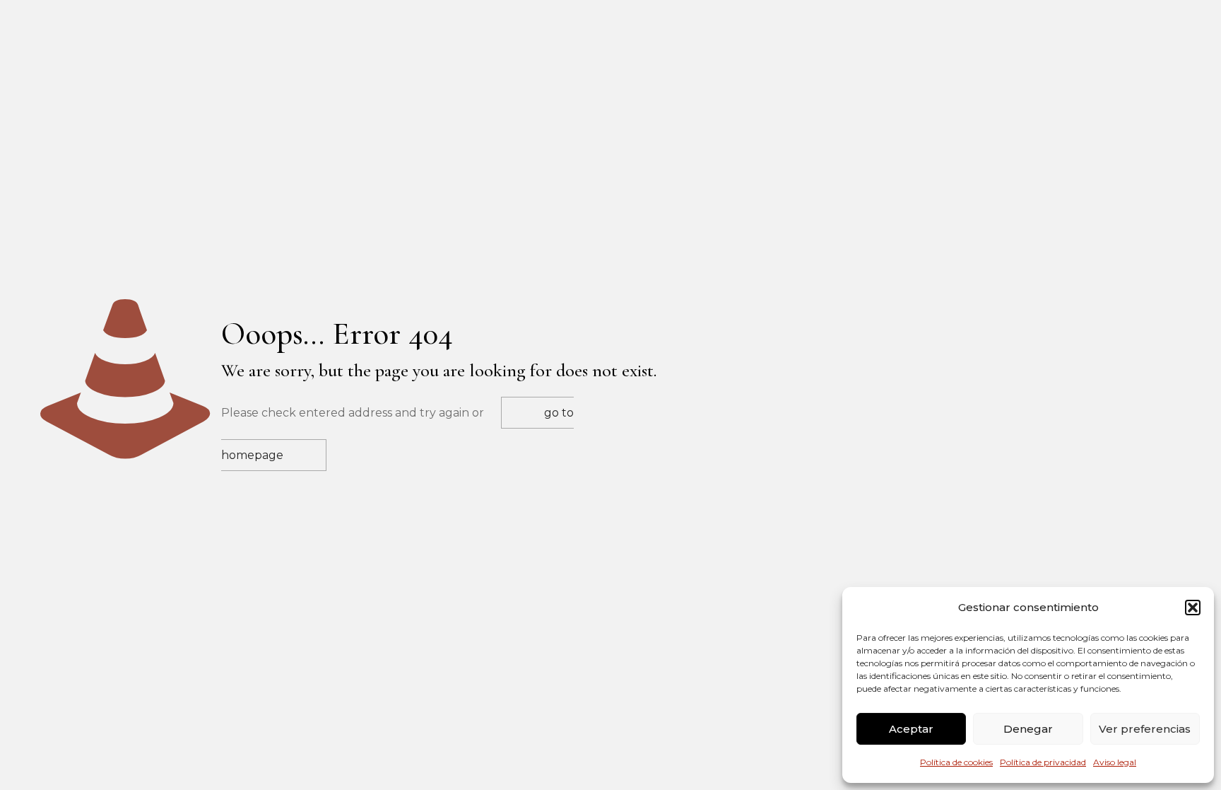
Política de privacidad (1043, 762)
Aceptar (911, 729)
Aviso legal (1114, 762)
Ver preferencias (1145, 729)
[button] (1193, 607)
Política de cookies (956, 762)
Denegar (1028, 729)
